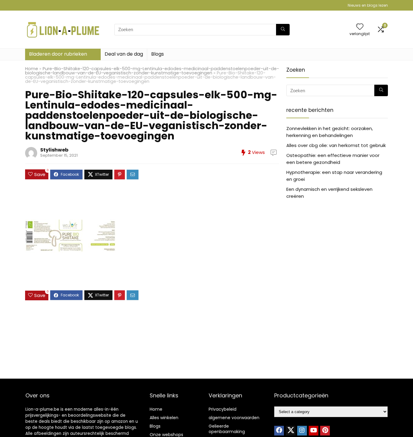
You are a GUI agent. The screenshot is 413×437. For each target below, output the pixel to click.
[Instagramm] (302, 430)
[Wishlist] (359, 27)
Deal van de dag (124, 54)
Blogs (157, 54)
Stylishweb (54, 149)
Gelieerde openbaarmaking (227, 429)
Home (31, 69)
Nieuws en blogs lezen (368, 5)
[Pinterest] (325, 430)
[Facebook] (279, 430)
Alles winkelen (164, 418)
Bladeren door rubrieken (58, 54)
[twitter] (290, 430)
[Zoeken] (283, 29)
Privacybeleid (222, 409)
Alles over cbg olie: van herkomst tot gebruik (336, 145)
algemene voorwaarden (234, 418)
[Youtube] (313, 430)
